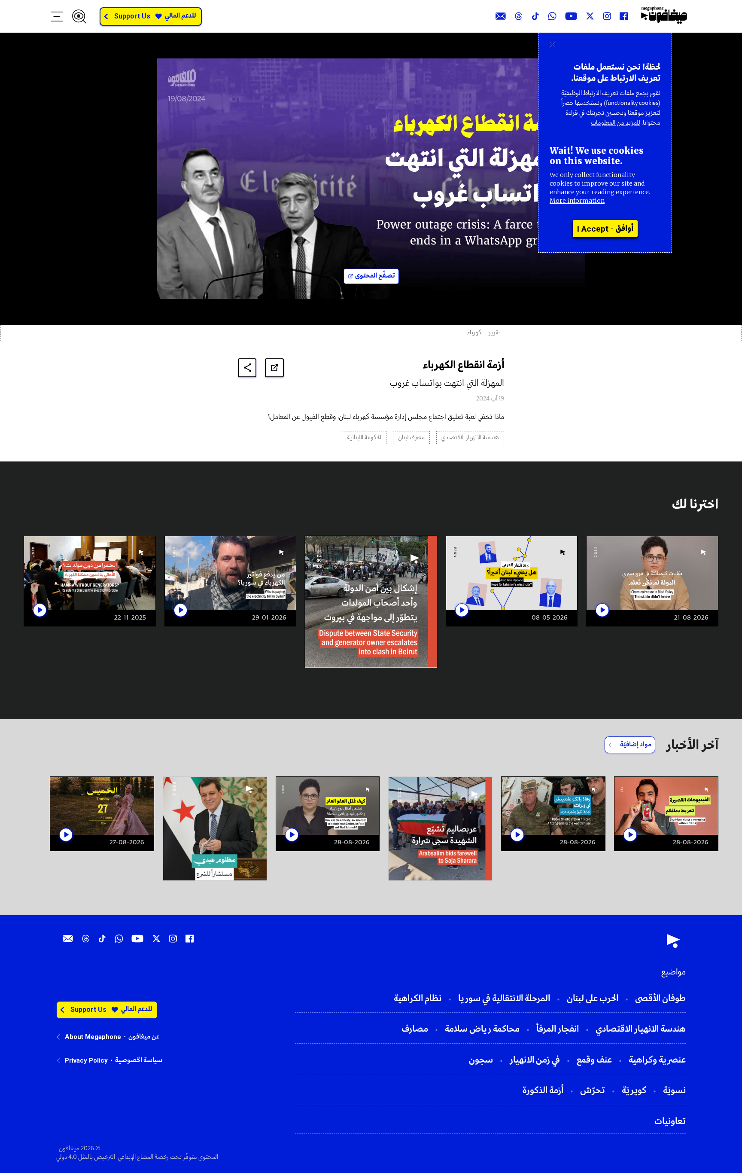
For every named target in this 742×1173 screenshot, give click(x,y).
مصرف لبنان (411, 437)
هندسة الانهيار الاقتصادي (470, 437)
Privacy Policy (86, 1060)
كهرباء (474, 332)
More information (577, 201)
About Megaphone (93, 1037)
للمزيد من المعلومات (615, 123)
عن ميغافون (143, 1037)
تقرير (495, 332)
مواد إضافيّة (635, 744)
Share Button (247, 367)
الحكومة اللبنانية (364, 437)
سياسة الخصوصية (138, 1060)
